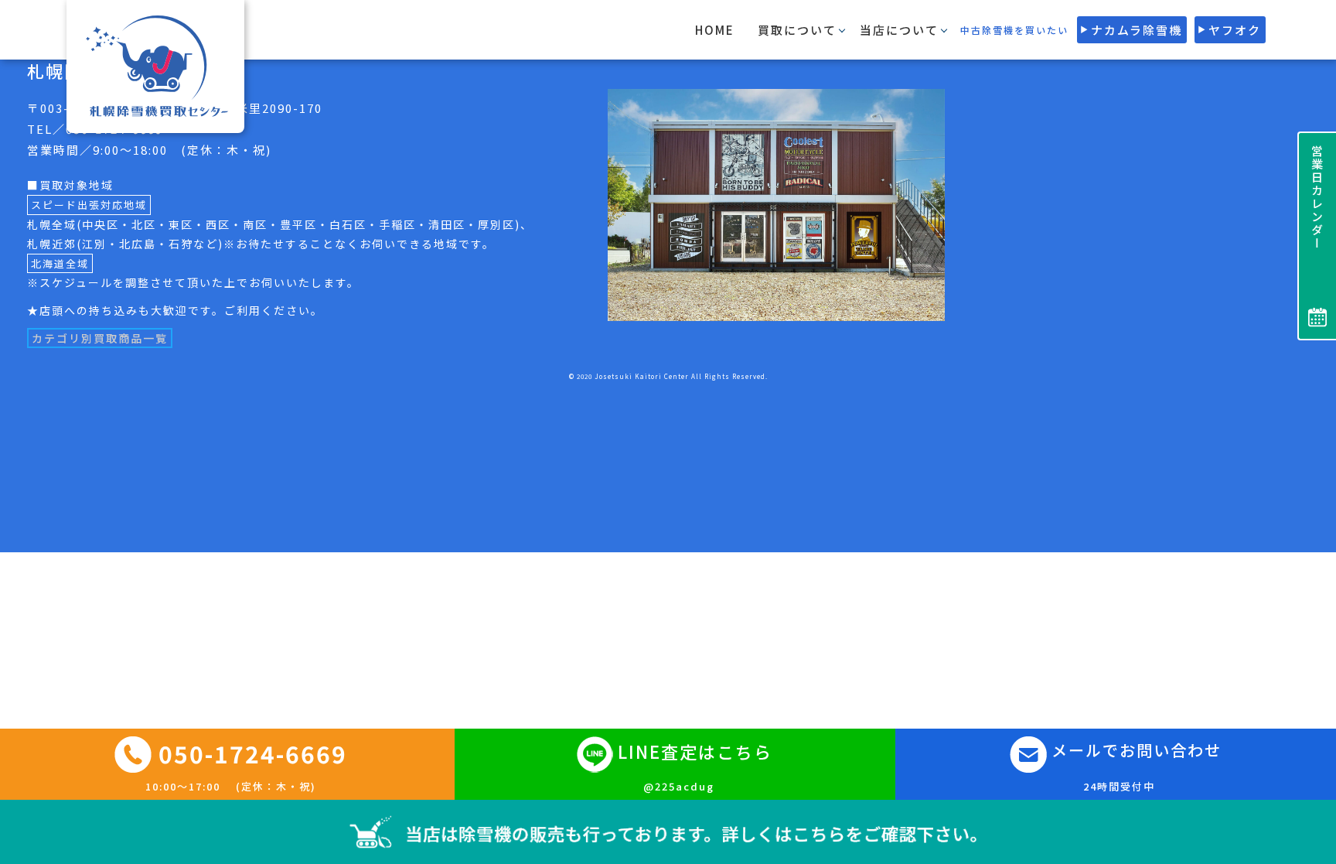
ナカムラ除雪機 (1136, 30)
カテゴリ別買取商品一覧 (100, 338)
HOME (714, 30)
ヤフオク (1234, 30)
